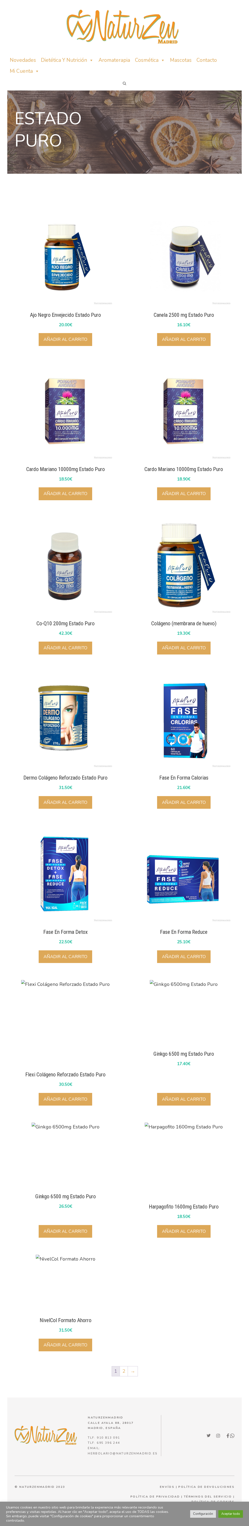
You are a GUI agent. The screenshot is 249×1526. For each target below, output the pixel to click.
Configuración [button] (203, 1514)
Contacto (206, 60)
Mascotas (181, 60)
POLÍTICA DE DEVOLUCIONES (206, 1487)
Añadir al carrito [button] (65, 339)
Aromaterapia (114, 60)
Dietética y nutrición (64, 60)
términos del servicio (208, 1497)
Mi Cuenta (21, 71)
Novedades (23, 60)
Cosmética (147, 60)
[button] (124, 84)
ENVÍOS (167, 1487)
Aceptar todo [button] (230, 1514)
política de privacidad (155, 1497)
